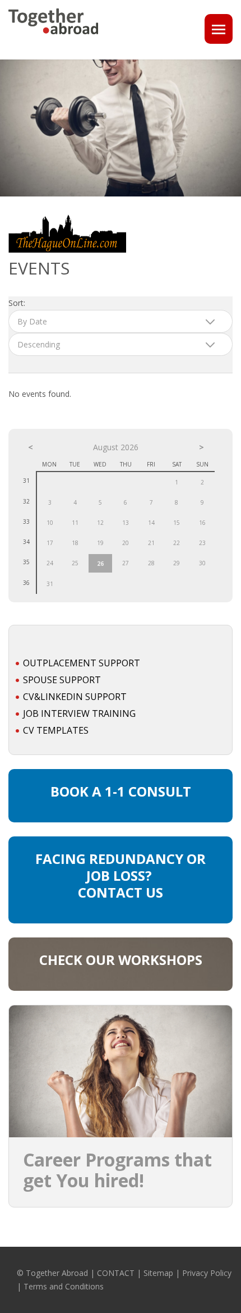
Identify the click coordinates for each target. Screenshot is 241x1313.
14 (151, 523)
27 (125, 563)
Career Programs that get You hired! (117, 1169)
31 (50, 584)
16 (202, 523)
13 (125, 523)
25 (75, 563)
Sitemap (158, 1273)
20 (125, 543)
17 (50, 543)
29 (176, 563)
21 (151, 543)
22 (176, 543)
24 (50, 563)
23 (202, 543)
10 (50, 523)
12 (100, 523)
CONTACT (116, 1273)
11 (75, 523)
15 (176, 523)
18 (75, 543)
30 (202, 563)
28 (151, 563)
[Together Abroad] (53, 39)
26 (100, 564)
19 (100, 543)
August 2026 (115, 447)
